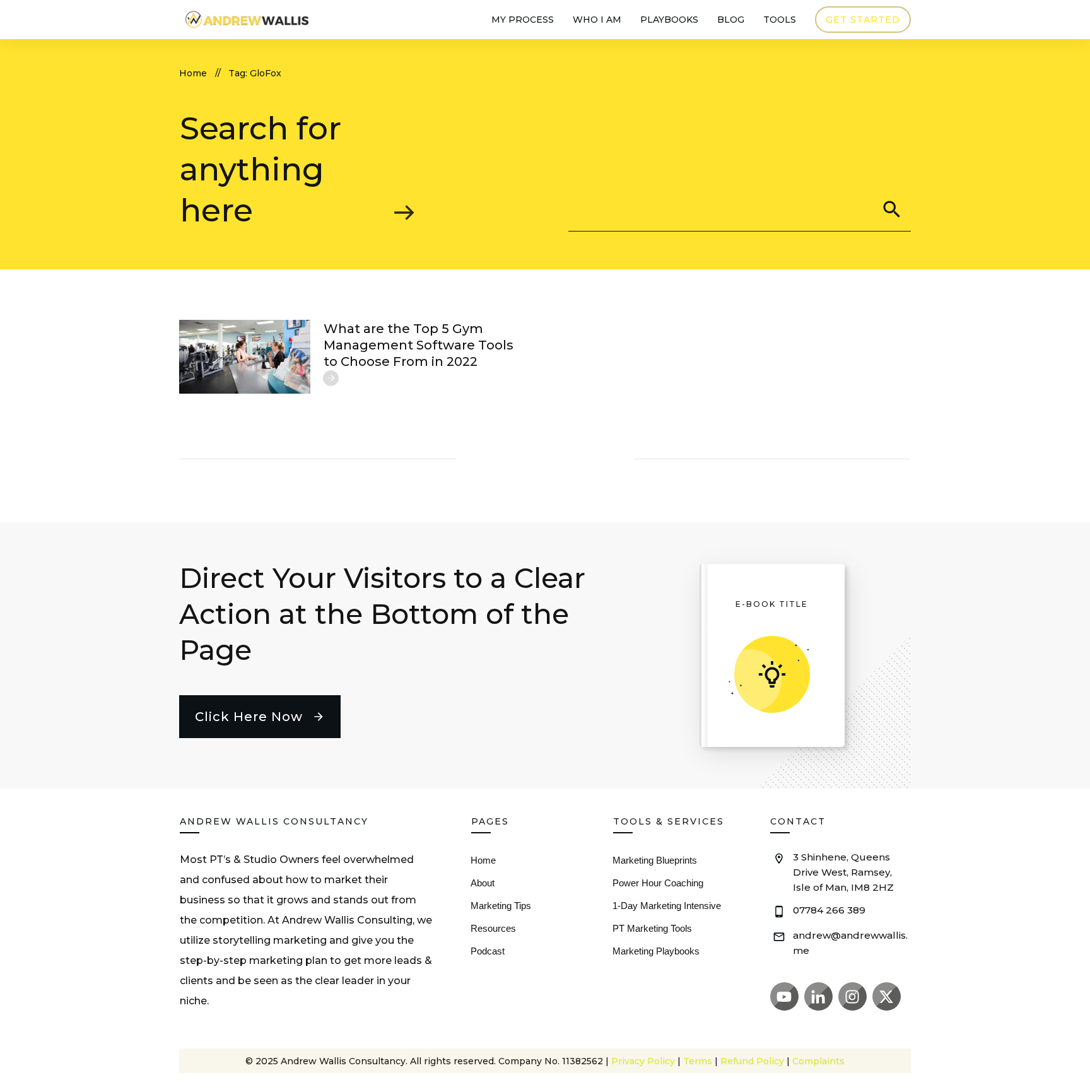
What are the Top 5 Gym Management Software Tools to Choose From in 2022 (418, 345)
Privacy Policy (643, 1061)
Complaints (818, 1061)
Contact (798, 821)
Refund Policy (752, 1061)
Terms (697, 1061)
